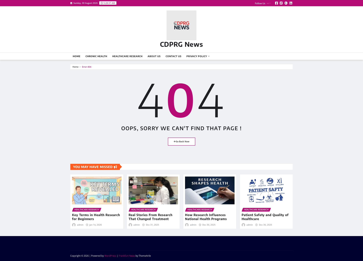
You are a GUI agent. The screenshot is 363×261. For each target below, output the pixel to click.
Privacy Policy (197, 56)
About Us (154, 56)
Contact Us (173, 56)
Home (76, 56)
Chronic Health (96, 56)
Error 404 (86, 66)
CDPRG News (181, 44)
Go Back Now (182, 141)
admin (80, 224)
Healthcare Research (127, 56)
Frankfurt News (127, 255)
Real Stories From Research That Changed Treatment (150, 217)
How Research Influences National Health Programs (206, 217)
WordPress (110, 255)
